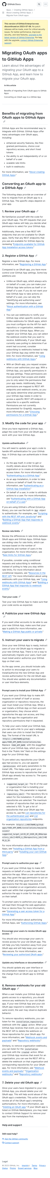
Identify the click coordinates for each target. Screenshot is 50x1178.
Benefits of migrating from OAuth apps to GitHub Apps (23, 115)
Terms (34, 1165)
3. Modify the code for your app (22, 423)
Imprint (25, 1165)
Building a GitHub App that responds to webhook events (25, 585)
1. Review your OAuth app (18, 211)
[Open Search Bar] (39, 4)
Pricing (13, 1168)
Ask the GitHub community (16, 1139)
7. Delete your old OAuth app (20, 1082)
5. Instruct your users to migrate (23, 640)
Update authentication (13, 443)
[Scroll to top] (44, 1172)
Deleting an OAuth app (14, 1107)
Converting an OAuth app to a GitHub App (24, 186)
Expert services (24, 1168)
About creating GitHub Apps (18, 12)
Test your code (9, 597)
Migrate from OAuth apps (17, 15)
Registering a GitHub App (33, 264)
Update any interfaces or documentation (22, 962)
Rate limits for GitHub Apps (17, 555)
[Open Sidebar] (3, 13)
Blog (35, 1168)
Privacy (42, 1165)
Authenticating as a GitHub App (23, 475)
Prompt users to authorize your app (20, 863)
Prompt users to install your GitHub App (22, 690)
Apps (8, 10)
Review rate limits (11, 531)
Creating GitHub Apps (23, 10)
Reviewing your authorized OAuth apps (22, 954)
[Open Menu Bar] (45, 4)
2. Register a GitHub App (18, 255)
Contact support (12, 1143)
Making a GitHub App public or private (22, 631)
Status (5, 1168)
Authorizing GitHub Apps (34, 923)
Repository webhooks (29, 1040)
